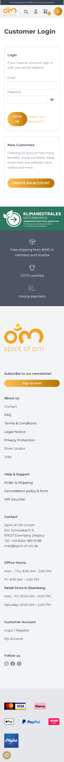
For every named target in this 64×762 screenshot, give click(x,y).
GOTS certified (32, 276)
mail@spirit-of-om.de (21, 546)
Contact (10, 407)
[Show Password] (52, 99)
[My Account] (36, 11)
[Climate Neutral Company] (32, 218)
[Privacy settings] (7, 755)
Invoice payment (32, 296)
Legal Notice (14, 432)
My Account (13, 639)
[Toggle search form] (26, 11)
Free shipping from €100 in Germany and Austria (32, 252)
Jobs (8, 457)
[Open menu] (57, 11)
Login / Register (16, 630)
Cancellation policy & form (26, 491)
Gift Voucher (14, 499)
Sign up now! (32, 383)
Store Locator (14, 449)
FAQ (7, 415)
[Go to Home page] (12, 11)
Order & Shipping (18, 483)
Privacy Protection (19, 440)
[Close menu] (53, 20)
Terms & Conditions (20, 423)
